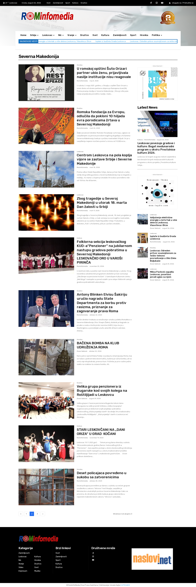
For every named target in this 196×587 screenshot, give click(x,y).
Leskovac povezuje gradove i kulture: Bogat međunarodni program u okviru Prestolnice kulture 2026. (156, 148)
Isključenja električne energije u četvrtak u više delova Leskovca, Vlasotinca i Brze (163, 221)
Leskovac (80, 151)
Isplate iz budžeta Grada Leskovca (69, 41)
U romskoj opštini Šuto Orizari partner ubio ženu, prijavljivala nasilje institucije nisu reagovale (104, 73)
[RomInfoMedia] (71, 538)
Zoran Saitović (82, 351)
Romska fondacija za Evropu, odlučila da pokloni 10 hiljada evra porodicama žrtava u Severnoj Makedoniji (101, 118)
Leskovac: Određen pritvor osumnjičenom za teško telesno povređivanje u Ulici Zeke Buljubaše (129, 41)
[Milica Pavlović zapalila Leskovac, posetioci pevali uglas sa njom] (142, 273)
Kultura (79, 238)
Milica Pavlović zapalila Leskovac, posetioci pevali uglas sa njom (162, 274)
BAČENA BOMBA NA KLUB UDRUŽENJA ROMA (98, 345)
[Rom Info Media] (59, 16)
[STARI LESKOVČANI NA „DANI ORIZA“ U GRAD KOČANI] (46, 443)
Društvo (79, 108)
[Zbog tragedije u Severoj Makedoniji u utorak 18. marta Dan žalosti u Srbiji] (46, 212)
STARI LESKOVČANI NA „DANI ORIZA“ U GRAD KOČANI (101, 432)
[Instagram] (156, 3)
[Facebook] (151, 3)
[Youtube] (162, 3)
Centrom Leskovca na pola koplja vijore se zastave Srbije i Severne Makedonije (104, 159)
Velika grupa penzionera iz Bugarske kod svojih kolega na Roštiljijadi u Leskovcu (102, 390)
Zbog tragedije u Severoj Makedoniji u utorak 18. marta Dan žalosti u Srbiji (102, 202)
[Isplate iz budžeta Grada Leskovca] (142, 238)
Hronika (79, 65)
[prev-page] (21, 514)
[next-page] (43, 514)
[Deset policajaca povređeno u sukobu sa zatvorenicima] (46, 487)
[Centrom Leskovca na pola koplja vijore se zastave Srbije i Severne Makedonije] (46, 169)
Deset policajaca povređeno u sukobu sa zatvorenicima (101, 475)
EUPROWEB (125, 585)
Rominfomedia (82, 81)
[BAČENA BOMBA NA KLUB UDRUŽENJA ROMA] (46, 357)
